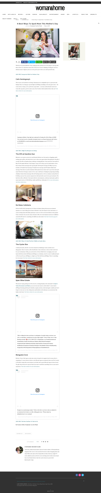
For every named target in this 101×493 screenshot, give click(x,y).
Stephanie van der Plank (36, 26)
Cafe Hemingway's (29, 146)
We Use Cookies (41, 481)
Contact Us (28, 481)
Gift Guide (23, 18)
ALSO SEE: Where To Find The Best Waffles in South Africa (30, 241)
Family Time (84, 14)
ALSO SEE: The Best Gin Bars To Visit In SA (27, 421)
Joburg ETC (93, 14)
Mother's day (20, 433)
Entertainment (54, 14)
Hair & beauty (43, 14)
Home (4, 14)
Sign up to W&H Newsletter (30, 2)
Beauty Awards (7, 18)
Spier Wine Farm (30, 350)
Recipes (20, 14)
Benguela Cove (29, 416)
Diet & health (12, 14)
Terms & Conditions (21, 481)
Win (68, 14)
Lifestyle (75, 14)
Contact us (19, 2)
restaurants (28, 433)
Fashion (34, 14)
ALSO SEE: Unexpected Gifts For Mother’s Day (27, 74)
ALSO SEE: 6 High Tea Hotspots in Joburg (26, 150)
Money (63, 14)
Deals (15, 18)
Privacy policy (35, 481)
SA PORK (28, 14)
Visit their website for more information (32, 258)
